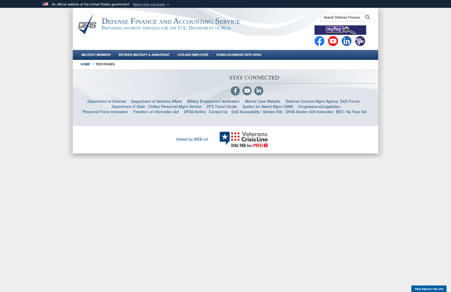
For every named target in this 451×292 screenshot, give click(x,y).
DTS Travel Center (222, 106)
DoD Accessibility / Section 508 (257, 111)
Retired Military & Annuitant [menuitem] (144, 54)
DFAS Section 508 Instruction (310, 111)
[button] (151, 4)
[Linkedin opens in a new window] (347, 40)
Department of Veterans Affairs (156, 101)
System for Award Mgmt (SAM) (268, 106)
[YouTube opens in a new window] (333, 40)
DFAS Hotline (195, 111)
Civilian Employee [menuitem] (193, 54)
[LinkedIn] (258, 91)
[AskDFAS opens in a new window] (360, 40)
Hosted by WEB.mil (192, 139)
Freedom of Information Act (156, 111)
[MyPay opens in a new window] (340, 29)
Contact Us (218, 111)
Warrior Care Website (262, 101)
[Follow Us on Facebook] (235, 91)
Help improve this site (429, 289)
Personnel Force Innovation (105, 111)
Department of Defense (106, 101)
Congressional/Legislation (319, 106)
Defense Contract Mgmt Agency (312, 101)
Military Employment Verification (213, 101)
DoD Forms (350, 101)
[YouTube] (247, 91)
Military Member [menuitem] (96, 54)
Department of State (128, 106)
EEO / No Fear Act (351, 111)
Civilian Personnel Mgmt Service (176, 106)
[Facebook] (319, 40)
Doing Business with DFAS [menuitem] (238, 54)
